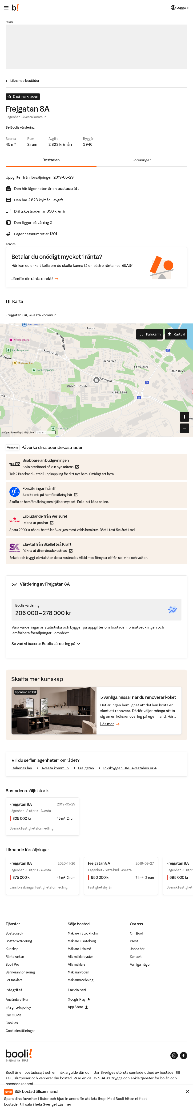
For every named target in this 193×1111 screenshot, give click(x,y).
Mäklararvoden (78, 972)
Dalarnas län (22, 768)
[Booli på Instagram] (174, 1055)
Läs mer (64, 1104)
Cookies (12, 1023)
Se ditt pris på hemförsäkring (50, 494)
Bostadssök (14, 933)
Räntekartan (15, 957)
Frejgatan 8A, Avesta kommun (31, 315)
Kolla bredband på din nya (51, 467)
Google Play (76, 999)
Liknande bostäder (24, 81)
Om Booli (137, 933)
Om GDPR (13, 1015)
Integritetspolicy (18, 1007)
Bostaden (51, 160)
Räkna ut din (47, 550)
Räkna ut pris (45, 522)
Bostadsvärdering (19, 941)
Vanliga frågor (140, 964)
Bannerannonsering (20, 972)
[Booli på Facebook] (183, 1055)
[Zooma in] (184, 417)
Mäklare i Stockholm (83, 933)
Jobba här (137, 949)
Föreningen (142, 160)
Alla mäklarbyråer (80, 957)
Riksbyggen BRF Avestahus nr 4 (130, 768)
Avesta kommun (55, 768)
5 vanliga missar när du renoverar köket (138, 697)
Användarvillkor (17, 1000)
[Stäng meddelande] (187, 1092)
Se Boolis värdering (20, 127)
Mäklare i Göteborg (82, 941)
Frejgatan (86, 768)
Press (134, 941)
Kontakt (136, 957)
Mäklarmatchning (80, 980)
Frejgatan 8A (21, 863)
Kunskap (12, 949)
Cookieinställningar (20, 1031)
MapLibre (29, 432)
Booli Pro (12, 964)
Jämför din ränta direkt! (32, 278)
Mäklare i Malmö (79, 949)
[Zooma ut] (184, 428)
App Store (75, 1007)
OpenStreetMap (13, 432)
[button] (96, 380)
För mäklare (14, 980)
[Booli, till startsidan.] (15, 7)
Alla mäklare (76, 964)
